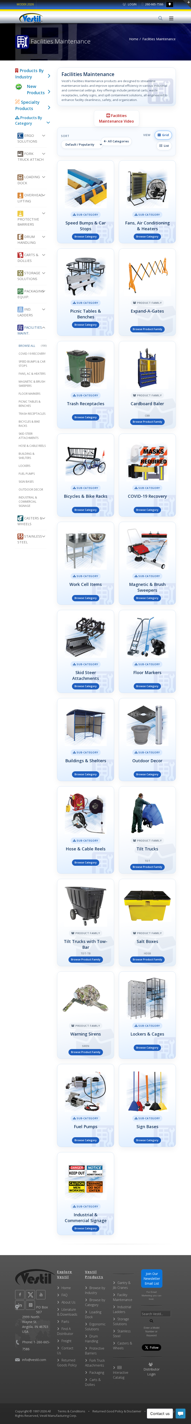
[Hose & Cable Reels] (85, 829)
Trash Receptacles (32, 414)
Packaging (96, 1372)
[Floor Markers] (147, 651)
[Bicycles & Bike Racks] (85, 475)
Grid (165, 135)
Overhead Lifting (30, 198)
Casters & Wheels (29, 521)
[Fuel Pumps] (85, 1105)
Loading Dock (28, 179)
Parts (65, 1321)
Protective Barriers (28, 222)
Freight (66, 1341)
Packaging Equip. (30, 294)
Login (131, 4)
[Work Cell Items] (85, 563)
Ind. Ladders (25, 312)
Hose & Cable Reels (32, 446)
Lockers (24, 466)
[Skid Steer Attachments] (85, 651)
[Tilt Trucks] (147, 829)
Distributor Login (151, 1371)
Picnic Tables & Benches (30, 404)
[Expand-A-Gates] (147, 292)
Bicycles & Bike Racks (29, 424)
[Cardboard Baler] (147, 384)
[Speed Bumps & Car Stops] (85, 201)
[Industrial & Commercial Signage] (85, 1193)
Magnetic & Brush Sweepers (32, 384)
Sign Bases (26, 482)
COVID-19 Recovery (32, 354)
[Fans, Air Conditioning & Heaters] (147, 201)
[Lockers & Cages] (147, 1015)
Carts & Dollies (27, 257)
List (165, 146)
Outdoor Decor (31, 489)
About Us (68, 1302)
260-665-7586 (153, 4)
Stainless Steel (29, 539)
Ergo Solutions (27, 138)
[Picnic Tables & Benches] (85, 292)
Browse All (33, 346)
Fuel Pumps (27, 474)
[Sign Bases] (147, 1105)
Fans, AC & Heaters (32, 374)
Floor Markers (29, 394)
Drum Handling (26, 239)
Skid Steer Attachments (28, 436)
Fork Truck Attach (30, 156)
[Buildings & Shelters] (85, 739)
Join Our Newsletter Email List (151, 1278)
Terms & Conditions (71, 1411)
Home (133, 39)
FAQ (64, 1295)
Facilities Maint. (29, 330)
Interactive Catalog (120, 1375)
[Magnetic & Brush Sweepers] (147, 563)
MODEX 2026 (25, 4)
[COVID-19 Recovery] (147, 475)
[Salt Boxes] (147, 922)
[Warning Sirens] (85, 1015)
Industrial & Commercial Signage (28, 501)
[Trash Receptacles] (85, 384)
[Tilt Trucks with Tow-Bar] (85, 922)
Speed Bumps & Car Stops (32, 364)
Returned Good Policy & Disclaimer (116, 1411)
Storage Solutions (28, 276)
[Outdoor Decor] (147, 739)
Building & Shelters (26, 456)
